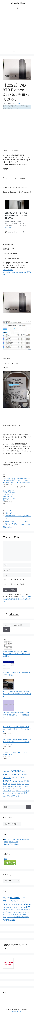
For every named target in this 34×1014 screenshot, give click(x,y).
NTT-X (13, 784)
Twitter (13, 786)
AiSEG (8, 771)
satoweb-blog (17, 3)
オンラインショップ (16, 788)
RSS (5, 859)
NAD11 (5, 784)
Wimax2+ (26, 786)
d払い (13, 777)
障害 (17, 796)
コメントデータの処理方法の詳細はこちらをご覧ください (17, 599)
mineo (20, 781)
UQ (17, 786)
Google (18, 777)
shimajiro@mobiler (11, 842)
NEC (9, 784)
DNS (25, 774)
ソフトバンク (7, 791)
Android (24, 771)
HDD (7, 513)
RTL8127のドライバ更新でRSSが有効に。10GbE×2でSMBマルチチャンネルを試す (17, 694)
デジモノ (8, 510)
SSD (9, 786)
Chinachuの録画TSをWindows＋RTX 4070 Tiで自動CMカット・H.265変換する (17, 715)
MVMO (26, 781)
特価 (25, 793)
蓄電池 (4, 796)
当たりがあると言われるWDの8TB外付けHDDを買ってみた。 (9, 480)
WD (11, 513)
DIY (22, 774)
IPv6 (13, 781)
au (10, 774)
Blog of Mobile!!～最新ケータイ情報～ (17, 839)
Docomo (7, 777)
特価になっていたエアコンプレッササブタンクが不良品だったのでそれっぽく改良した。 (16, 524)
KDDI (16, 781)
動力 (22, 793)
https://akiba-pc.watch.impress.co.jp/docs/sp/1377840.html (17, 272)
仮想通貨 (17, 793)
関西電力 (11, 796)
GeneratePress (17, 1011)
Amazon (16, 770)
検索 (6, 629)
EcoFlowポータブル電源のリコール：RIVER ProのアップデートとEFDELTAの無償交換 (16, 654)
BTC (19, 774)
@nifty (4, 771)
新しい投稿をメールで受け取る (15, 584)
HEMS (22, 777)
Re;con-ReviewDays (11, 844)
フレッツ (18, 791)
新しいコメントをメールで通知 (15, 579)
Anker (5, 774)
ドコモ (13, 791)
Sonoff (5, 786)
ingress (7, 780)
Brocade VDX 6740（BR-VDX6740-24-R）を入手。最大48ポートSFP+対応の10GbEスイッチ (17, 742)
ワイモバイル (10, 793)
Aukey (14, 774)
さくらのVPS (6, 788)
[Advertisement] (17, 29)
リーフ (4, 793)
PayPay (19, 784)
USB (20, 786)
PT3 (23, 784)
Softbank (27, 784)
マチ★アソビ (25, 791)
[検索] (28, 807)
